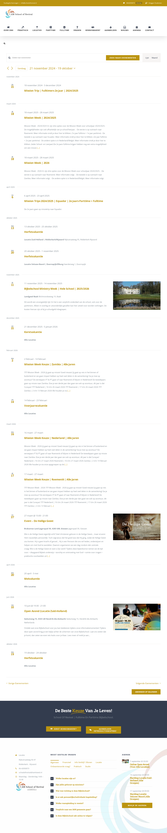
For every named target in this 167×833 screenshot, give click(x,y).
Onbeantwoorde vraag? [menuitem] (60, 766)
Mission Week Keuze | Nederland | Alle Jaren (51, 438)
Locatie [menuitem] (99, 762)
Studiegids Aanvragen (11, 3)
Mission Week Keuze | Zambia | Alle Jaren (49, 364)
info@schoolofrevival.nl (29, 3)
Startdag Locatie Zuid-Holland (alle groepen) (141, 780)
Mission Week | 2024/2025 (40, 117)
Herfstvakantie (33, 232)
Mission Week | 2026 (36, 163)
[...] (38, 148)
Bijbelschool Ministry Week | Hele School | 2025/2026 (56, 288)
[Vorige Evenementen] (7, 68)
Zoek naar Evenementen (123, 58)
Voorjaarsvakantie (35, 405)
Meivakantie (32, 578)
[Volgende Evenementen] (12, 68)
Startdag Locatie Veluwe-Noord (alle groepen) (140, 796)
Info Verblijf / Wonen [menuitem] (83, 762)
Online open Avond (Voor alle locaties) (140, 765)
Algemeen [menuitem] (54, 762)
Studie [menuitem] (87, 766)
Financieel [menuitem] (66, 762)
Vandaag (22, 68)
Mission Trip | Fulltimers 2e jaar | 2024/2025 (51, 90)
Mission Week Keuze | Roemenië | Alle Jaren (51, 479)
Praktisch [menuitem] (78, 766)
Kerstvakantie (33, 332)
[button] (4, 43)
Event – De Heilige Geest (38, 521)
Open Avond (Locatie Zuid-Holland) (45, 611)
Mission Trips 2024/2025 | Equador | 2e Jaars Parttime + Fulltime (63, 201)
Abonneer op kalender (146, 692)
